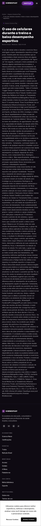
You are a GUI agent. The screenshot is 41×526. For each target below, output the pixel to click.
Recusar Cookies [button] (12, 519)
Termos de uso (7, 499)
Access (4, 462)
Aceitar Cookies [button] (28, 519)
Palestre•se (6, 472)
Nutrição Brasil (7, 453)
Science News (7, 436)
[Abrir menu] (37, 3)
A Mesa (4, 469)
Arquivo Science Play (14, 14)
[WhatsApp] (18, 426)
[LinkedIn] (14, 426)
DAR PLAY (27, 3)
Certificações (6, 440)
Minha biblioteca (7, 482)
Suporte (5, 486)
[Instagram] (4, 426)
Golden (4, 466)
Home (4, 14)
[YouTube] (9, 426)
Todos (4, 449)
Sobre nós (5, 495)
